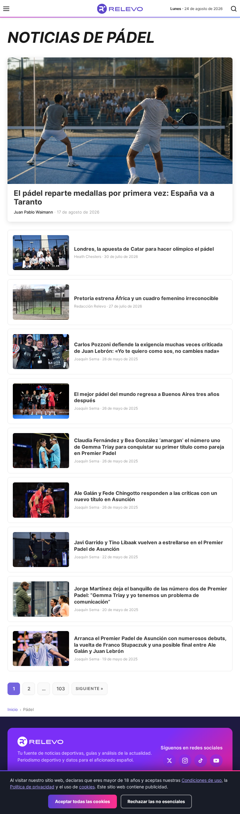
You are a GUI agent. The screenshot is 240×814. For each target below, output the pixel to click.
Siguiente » (89, 688)
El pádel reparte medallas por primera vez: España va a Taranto (114, 198)
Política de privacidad (32, 786)
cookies (87, 786)
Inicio (13, 709)
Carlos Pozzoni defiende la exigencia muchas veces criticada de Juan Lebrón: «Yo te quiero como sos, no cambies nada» (148, 347)
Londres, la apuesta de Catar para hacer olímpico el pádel (144, 249)
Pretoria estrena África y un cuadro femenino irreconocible (146, 298)
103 (61, 689)
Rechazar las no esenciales (156, 801)
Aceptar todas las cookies (82, 801)
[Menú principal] (6, 8)
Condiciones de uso (202, 780)
